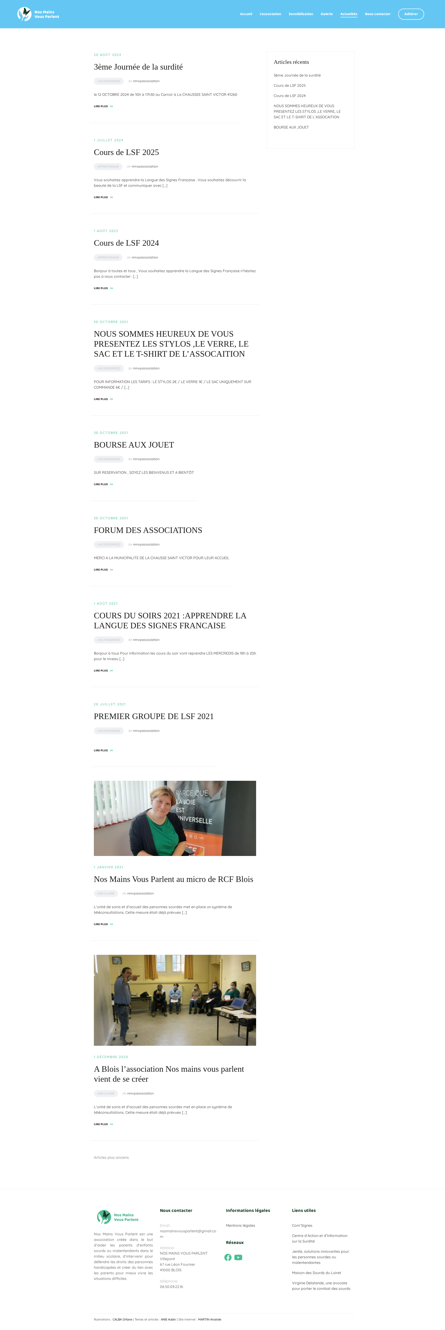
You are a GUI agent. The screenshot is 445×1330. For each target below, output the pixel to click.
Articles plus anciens (111, 1157)
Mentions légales (240, 1225)
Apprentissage (108, 166)
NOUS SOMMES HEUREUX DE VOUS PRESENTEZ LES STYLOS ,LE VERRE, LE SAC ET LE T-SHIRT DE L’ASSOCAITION (171, 343)
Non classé (105, 893)
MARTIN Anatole (209, 1319)
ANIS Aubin (168, 1319)
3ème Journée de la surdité (138, 66)
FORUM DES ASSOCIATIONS (148, 530)
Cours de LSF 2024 (126, 243)
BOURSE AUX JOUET (134, 444)
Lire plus (103, 106)
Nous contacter (378, 14)
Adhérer (411, 14)
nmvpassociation (146, 81)
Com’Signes (302, 1225)
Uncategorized (108, 81)
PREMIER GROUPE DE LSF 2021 (154, 716)
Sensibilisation (301, 14)
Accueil (246, 14)
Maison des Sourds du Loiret (316, 1272)
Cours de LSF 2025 (126, 152)
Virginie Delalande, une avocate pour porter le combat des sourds (321, 1286)
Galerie (327, 14)
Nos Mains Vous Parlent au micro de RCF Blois (173, 879)
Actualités (348, 14)
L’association (270, 14)
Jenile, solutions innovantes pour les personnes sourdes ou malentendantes (320, 1257)
